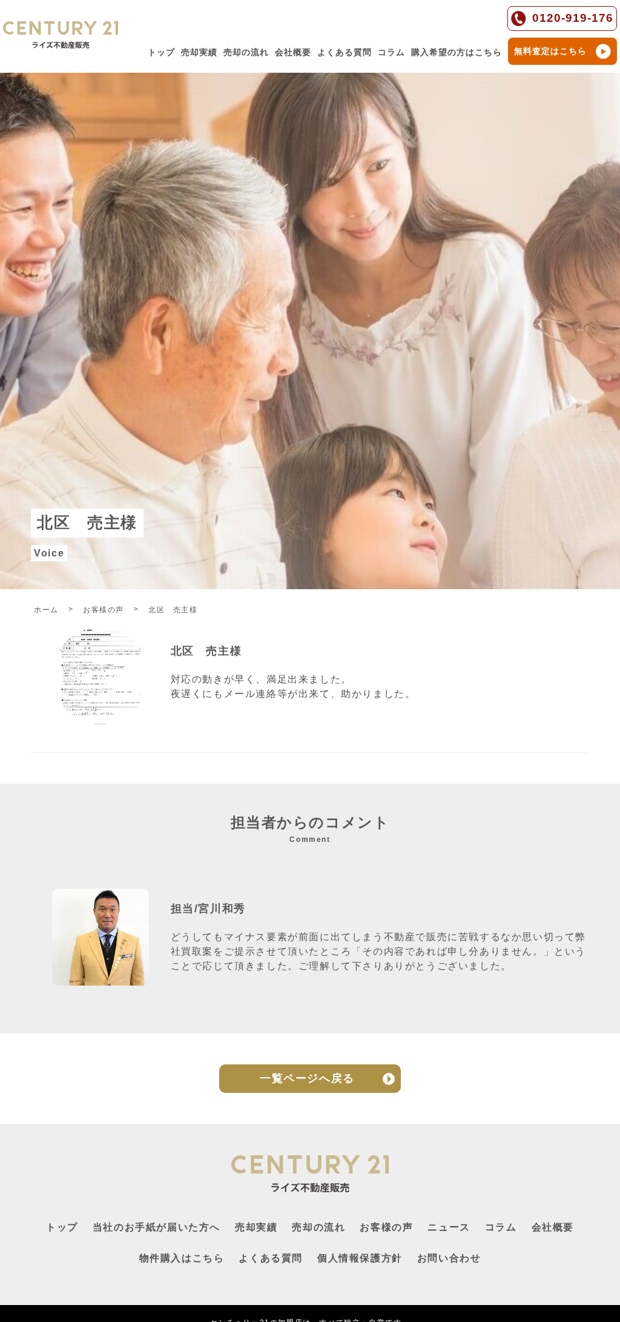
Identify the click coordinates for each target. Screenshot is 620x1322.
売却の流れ (246, 52)
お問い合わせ (449, 1258)
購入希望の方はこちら (456, 52)
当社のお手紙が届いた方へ (156, 1227)
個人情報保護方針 (360, 1258)
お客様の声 (386, 1227)
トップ (161, 52)
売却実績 (199, 52)
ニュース (448, 1227)
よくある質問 (344, 52)
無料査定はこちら (550, 51)
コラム (391, 52)
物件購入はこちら (182, 1258)
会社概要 (293, 52)
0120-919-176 (572, 18)
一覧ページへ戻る (307, 1078)
